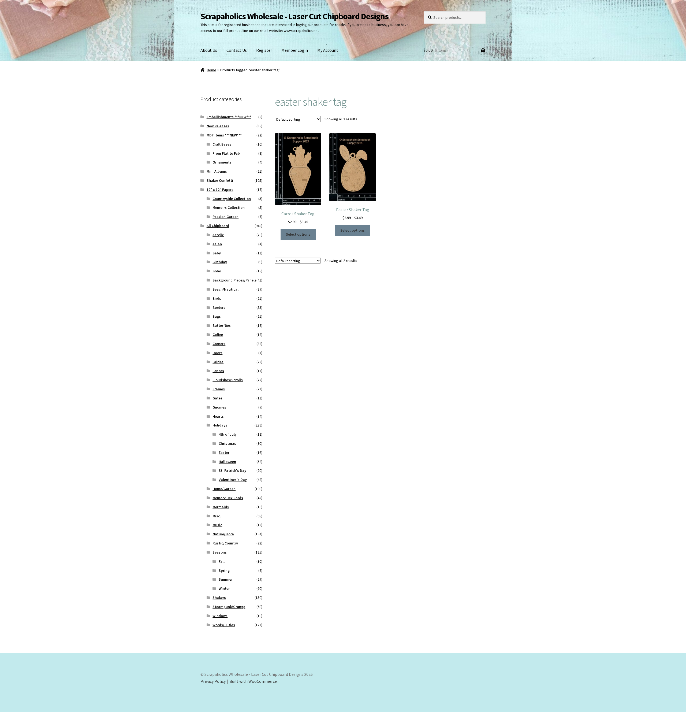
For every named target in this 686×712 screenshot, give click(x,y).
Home (211, 70)
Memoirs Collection (228, 207)
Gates (217, 398)
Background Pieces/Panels (234, 280)
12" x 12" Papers (220, 189)
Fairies (217, 361)
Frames (218, 389)
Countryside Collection (231, 198)
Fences (218, 370)
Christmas (227, 443)
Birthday (219, 261)
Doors (217, 352)
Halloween (227, 461)
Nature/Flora (223, 534)
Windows (220, 615)
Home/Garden (224, 488)
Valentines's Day (233, 479)
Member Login (294, 50)
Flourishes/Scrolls (227, 379)
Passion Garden (225, 216)
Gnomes (219, 407)
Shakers (219, 597)
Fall (222, 561)
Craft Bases (221, 144)
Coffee (217, 334)
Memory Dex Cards (227, 497)
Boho (216, 271)
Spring (224, 570)
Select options (298, 234)
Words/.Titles (223, 624)
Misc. (216, 516)
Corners (218, 343)
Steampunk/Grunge (228, 606)
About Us (208, 50)
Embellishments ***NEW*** (229, 116)
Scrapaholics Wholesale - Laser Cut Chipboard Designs (294, 16)
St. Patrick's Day (232, 470)
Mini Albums (217, 171)
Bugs (216, 316)
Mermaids (220, 507)
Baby (216, 253)
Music (217, 524)
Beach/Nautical (225, 289)
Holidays (219, 425)
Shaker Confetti (220, 180)
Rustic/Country (225, 543)
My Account (327, 50)
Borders (218, 307)
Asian (217, 244)
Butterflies (221, 325)
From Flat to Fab (226, 153)
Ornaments (222, 162)
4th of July (228, 434)
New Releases (218, 126)
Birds (216, 298)
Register (264, 50)
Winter (224, 588)
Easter (224, 452)
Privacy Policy (213, 681)
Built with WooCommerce (253, 681)
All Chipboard (218, 225)
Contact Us (236, 50)
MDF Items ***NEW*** (224, 135)
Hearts (218, 416)
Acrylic (218, 234)
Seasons (219, 552)
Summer (226, 579)
